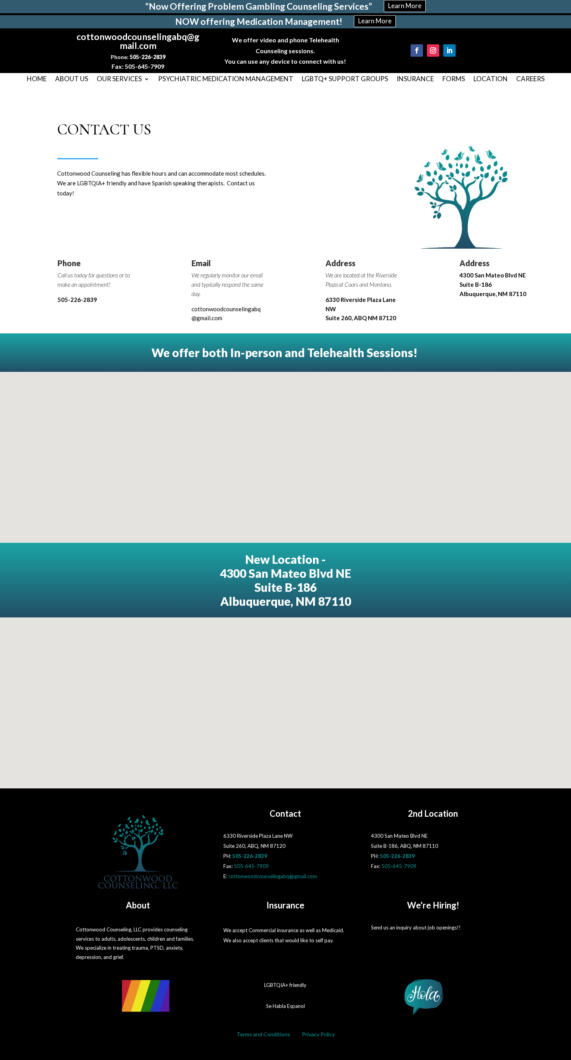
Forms (453, 79)
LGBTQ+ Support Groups (345, 79)
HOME (37, 79)
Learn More (404, 6)
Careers (530, 79)
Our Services (119, 79)
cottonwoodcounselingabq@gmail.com (272, 876)
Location (491, 79)
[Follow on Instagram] (433, 50)
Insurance (415, 79)
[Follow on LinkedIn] (449, 50)
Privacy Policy (318, 1034)
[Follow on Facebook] (417, 50)
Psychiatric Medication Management (225, 79)
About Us (71, 79)
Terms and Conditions (263, 1034)
